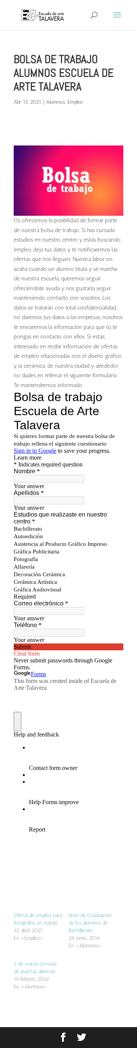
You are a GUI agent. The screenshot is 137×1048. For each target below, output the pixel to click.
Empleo (75, 102)
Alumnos (55, 102)
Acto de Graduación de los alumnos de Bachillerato (90, 923)
